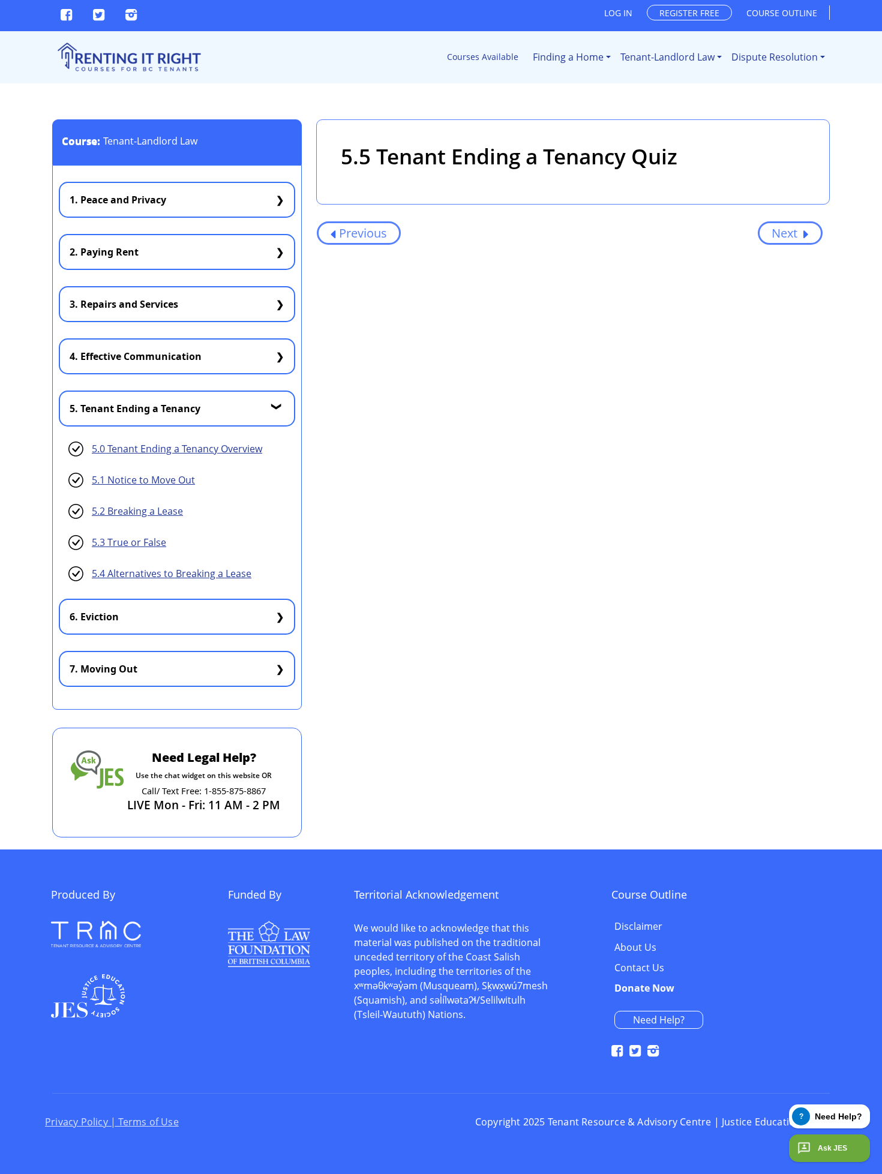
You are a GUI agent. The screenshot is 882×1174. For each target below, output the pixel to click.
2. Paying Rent (104, 252)
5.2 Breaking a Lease (137, 511)
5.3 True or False (129, 542)
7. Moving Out (103, 668)
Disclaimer (638, 927)
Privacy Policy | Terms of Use (112, 1121)
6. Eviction (94, 616)
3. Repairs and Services (124, 304)
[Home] (128, 57)
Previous (363, 233)
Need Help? (659, 1019)
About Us (635, 948)
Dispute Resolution (774, 57)
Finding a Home (568, 57)
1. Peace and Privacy (118, 199)
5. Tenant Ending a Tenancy (135, 408)
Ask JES (832, 1148)
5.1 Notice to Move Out (143, 480)
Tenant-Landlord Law (667, 57)
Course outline (781, 13)
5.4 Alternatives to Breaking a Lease (171, 573)
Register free (689, 13)
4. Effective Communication (136, 356)
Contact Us (639, 968)
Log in (618, 13)
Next (786, 233)
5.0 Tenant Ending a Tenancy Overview (177, 448)
